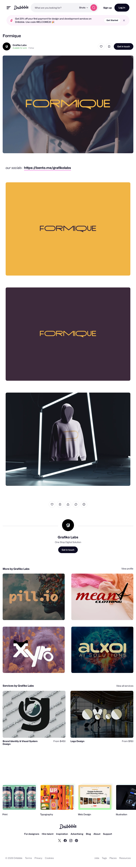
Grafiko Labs (20, 45)
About (97, 833)
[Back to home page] (21, 7)
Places (113, 858)
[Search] (93, 7)
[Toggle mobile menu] (9, 7)
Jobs (96, 858)
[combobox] (54, 7)
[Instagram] (70, 840)
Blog (88, 833)
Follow (31, 48)
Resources (125, 858)
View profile (127, 568)
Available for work (20, 48)
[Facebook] (65, 840)
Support (107, 833)
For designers (31, 833)
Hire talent (47, 833)
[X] (59, 840)
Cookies (49, 858)
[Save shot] (109, 46)
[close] (124, 20)
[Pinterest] (76, 840)
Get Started (112, 20)
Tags (104, 858)
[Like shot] (101, 46)
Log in (122, 7)
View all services (124, 685)
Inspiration (62, 833)
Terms (28, 858)
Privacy (38, 858)
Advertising (77, 833)
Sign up (107, 7)
